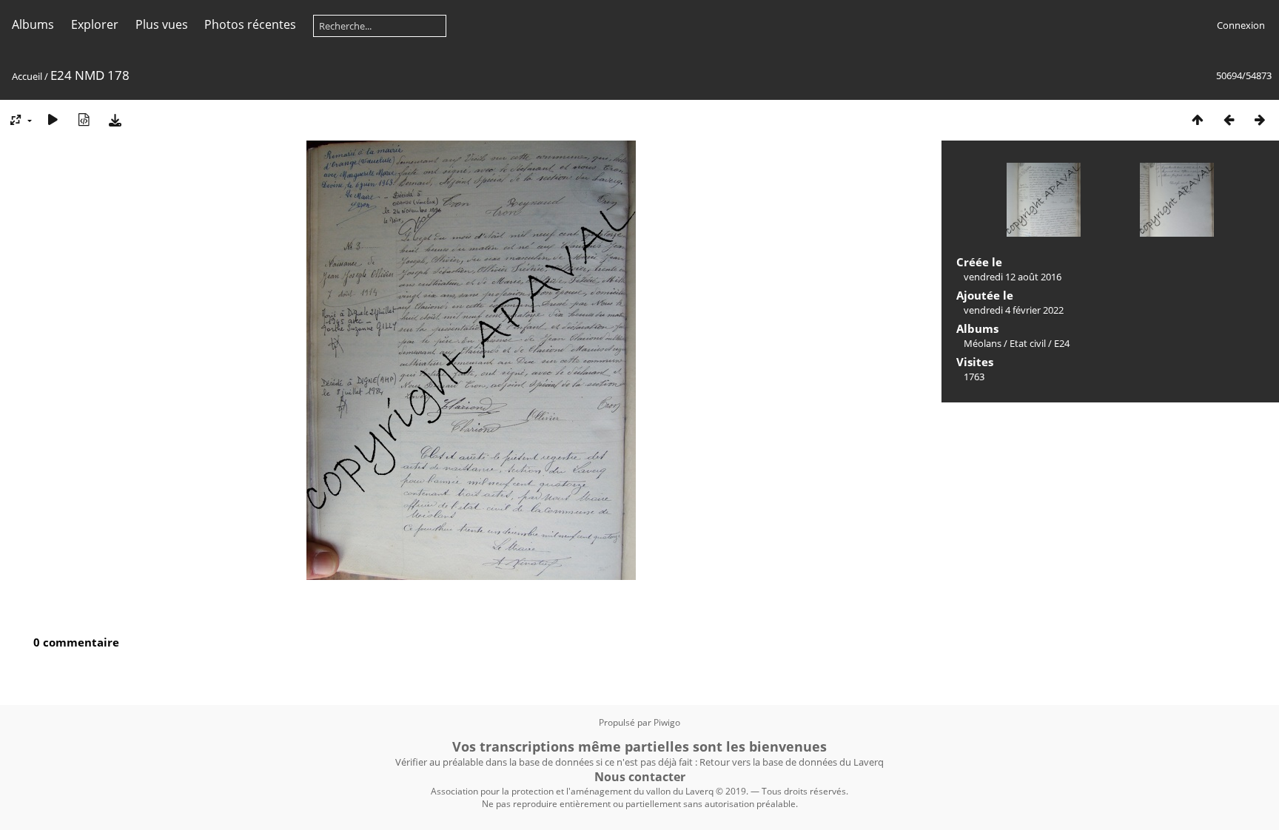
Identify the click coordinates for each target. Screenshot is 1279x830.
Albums (33, 24)
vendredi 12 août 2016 (1012, 276)
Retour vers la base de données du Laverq (791, 762)
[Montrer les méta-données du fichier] (83, 119)
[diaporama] (52, 119)
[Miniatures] (1197, 119)
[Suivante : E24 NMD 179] (1259, 119)
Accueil (27, 76)
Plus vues (161, 24)
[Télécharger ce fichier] (114, 119)
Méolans (982, 343)
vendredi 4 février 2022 (1014, 310)
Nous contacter (639, 777)
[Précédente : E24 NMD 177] (1228, 119)
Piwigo (667, 722)
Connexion (1241, 25)
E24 (1062, 343)
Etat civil (1028, 343)
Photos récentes (250, 24)
